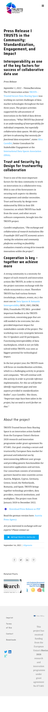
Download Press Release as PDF (24, 509)
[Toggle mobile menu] (43, 5)
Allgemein (27, 545)
